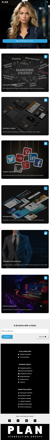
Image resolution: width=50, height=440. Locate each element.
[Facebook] (9, 421)
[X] (18, 421)
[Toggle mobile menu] (47, 2)
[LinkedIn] (26, 421)
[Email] (35, 421)
